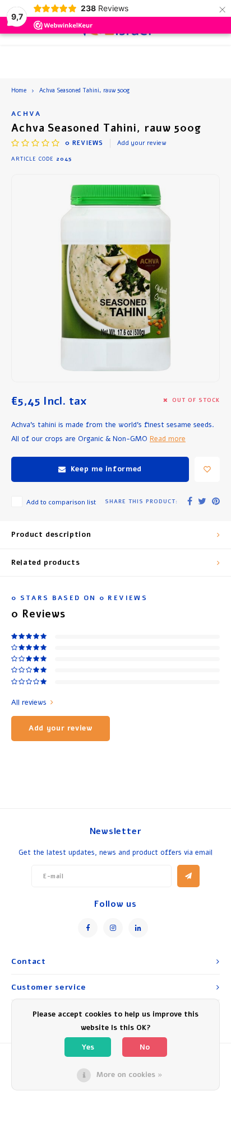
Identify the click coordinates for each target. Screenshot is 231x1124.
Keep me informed (106, 469)
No (145, 1047)
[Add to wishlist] (207, 469)
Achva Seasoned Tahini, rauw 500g (84, 91)
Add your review (142, 143)
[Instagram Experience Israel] (113, 928)
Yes (87, 1047)
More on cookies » (129, 1075)
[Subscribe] (188, 876)
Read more (168, 438)
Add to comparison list (61, 502)
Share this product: (141, 501)
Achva (26, 113)
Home (18, 91)
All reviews (29, 702)
